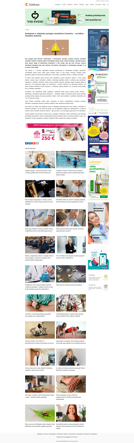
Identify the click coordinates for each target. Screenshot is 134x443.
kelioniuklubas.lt (52, 434)
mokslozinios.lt (72, 434)
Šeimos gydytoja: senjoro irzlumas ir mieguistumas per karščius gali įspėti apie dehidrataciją (68, 397)
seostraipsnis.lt (93, 434)
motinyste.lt (86, 434)
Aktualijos (27, 29)
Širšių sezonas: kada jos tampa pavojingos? (69, 285)
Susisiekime (98, 0)
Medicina (69, 4)
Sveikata (81, 4)
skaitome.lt (65, 434)
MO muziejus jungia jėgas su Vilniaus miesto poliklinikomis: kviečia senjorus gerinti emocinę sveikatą (39, 202)
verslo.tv (46, 434)
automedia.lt (59, 434)
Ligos (86, 4)
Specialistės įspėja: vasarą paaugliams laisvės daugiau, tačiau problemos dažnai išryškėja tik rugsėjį (70, 426)
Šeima (76, 4)
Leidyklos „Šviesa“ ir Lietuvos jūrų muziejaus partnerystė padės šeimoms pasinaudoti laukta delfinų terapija (70, 173)
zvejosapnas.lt (80, 434)
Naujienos (58, 4)
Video (104, 4)
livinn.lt (75, 437)
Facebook (103, 0)
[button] (26, 143)
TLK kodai (98, 4)
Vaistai (92, 4)
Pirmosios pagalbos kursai (67, 437)
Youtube (107, 0)
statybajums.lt (40, 434)
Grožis (64, 4)
